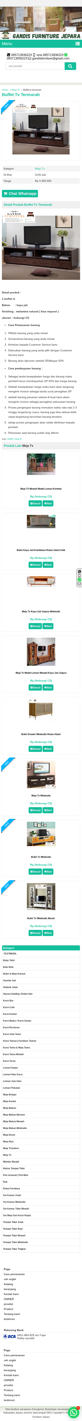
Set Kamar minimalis (14, 1202)
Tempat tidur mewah (14, 1235)
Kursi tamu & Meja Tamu (16, 1047)
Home (5, 90)
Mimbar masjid (11, 1161)
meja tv (18, 439)
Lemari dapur (10, 1067)
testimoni (9, 1319)
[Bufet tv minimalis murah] (41, 909)
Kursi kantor (10, 1014)
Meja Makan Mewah (13, 1121)
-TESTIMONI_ (10, 953)
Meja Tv (16, 90)
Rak (5, 1182)
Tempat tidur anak (13, 1222)
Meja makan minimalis (15, 1128)
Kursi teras (9, 1061)
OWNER (9, 1299)
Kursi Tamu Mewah (13, 1054)
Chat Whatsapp (22, 193)
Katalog (8, 1284)
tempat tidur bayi (13, 1229)
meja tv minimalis (41, 795)
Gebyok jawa (10, 987)
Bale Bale (8, 967)
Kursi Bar (8, 1000)
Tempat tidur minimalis (15, 1242)
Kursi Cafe (9, 1007)
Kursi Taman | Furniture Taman (19, 1041)
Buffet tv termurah (21, 94)
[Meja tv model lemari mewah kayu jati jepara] (41, 664)
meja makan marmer (14, 1114)
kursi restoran (11, 1027)
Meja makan (9, 1108)
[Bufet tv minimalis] (41, 845)
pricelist (8, 1304)
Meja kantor (9, 1101)
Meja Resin (9, 1135)
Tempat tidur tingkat (14, 1249)
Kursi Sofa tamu (12, 1034)
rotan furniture (11, 1188)
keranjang (10, 1289)
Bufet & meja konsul (14, 973)
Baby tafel (8, 960)
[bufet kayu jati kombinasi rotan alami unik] (41, 527)
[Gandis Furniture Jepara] (41, 38)
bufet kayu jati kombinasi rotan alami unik (41, 550)
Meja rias (8, 1141)
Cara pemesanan (14, 1274)
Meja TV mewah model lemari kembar (41, 488)
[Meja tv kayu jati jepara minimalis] (41, 585)
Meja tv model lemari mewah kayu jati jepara (41, 673)
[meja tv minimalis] (41, 788)
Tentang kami (12, 1314)
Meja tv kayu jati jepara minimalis (41, 611)
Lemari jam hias (12, 1081)
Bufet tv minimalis (41, 857)
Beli (49, 503)
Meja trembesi (11, 1148)
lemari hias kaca (13, 1074)
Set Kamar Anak (12, 1195)
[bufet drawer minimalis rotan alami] (41, 720)
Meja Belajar (10, 1094)
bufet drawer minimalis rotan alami (41, 734)
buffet (10, 439)
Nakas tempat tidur (14, 1168)
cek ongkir (10, 1279)
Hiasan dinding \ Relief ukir (18, 994)
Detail (36, 503)
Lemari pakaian (11, 1088)
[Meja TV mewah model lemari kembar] (41, 474)
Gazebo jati (9, 980)
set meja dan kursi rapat (17, 1215)
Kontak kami (11, 1294)
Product (8, 1309)
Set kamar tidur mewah (16, 1208)
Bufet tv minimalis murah (41, 918)
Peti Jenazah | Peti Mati (15, 1175)
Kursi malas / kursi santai (17, 1020)
